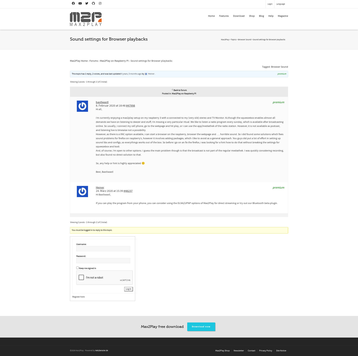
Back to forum (180, 90)
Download (239, 16)
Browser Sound (279, 67)
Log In (128, 289)
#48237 (128, 191)
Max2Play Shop (222, 350)
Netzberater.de (101, 350)
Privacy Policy (265, 350)
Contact (251, 350)
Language (280, 4)
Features (224, 16)
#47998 (130, 105)
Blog (261, 16)
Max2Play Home (79, 61)
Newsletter (239, 350)
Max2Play (225, 39)
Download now (201, 326)
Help (271, 16)
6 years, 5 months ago (131, 73)
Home (211, 16)
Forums (94, 61)
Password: (81, 256)
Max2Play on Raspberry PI (114, 61)
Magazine (283, 16)
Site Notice (281, 350)
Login (270, 4)
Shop (252, 16)
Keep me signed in (87, 268)
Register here (78, 296)
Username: (81, 244)
